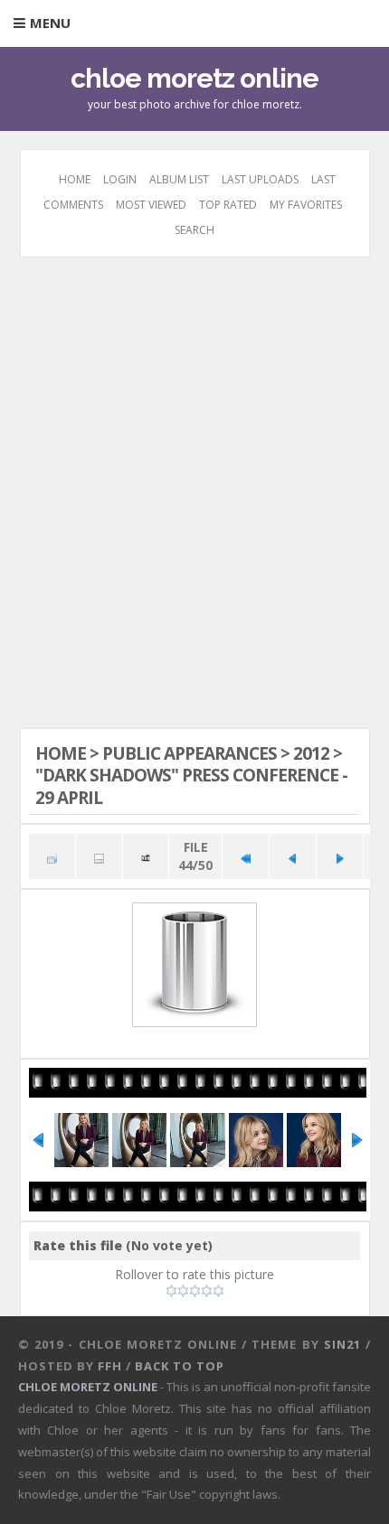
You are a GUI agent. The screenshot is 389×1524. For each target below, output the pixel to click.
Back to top (179, 1366)
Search (194, 230)
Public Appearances (189, 753)
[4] (207, 1291)
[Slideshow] (146, 856)
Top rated (228, 204)
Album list (179, 179)
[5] (218, 1291)
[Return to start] (246, 856)
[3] (195, 1291)
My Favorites (306, 204)
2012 (311, 753)
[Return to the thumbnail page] (52, 856)
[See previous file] (293, 856)
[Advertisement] (194, 490)
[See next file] (340, 856)
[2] (183, 1291)
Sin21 (342, 1344)
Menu (50, 23)
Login (120, 179)
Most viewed (151, 204)
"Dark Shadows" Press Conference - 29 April (191, 786)
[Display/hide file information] (99, 856)
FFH (110, 1366)
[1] (171, 1291)
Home (74, 179)
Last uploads (260, 179)
